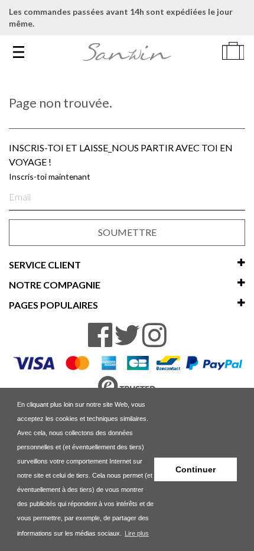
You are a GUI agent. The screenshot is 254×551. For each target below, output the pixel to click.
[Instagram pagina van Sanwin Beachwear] (154, 335)
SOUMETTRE (127, 232)
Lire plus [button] (137, 533)
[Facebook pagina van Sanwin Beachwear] (100, 335)
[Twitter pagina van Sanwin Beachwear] (127, 335)
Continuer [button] (195, 469)
